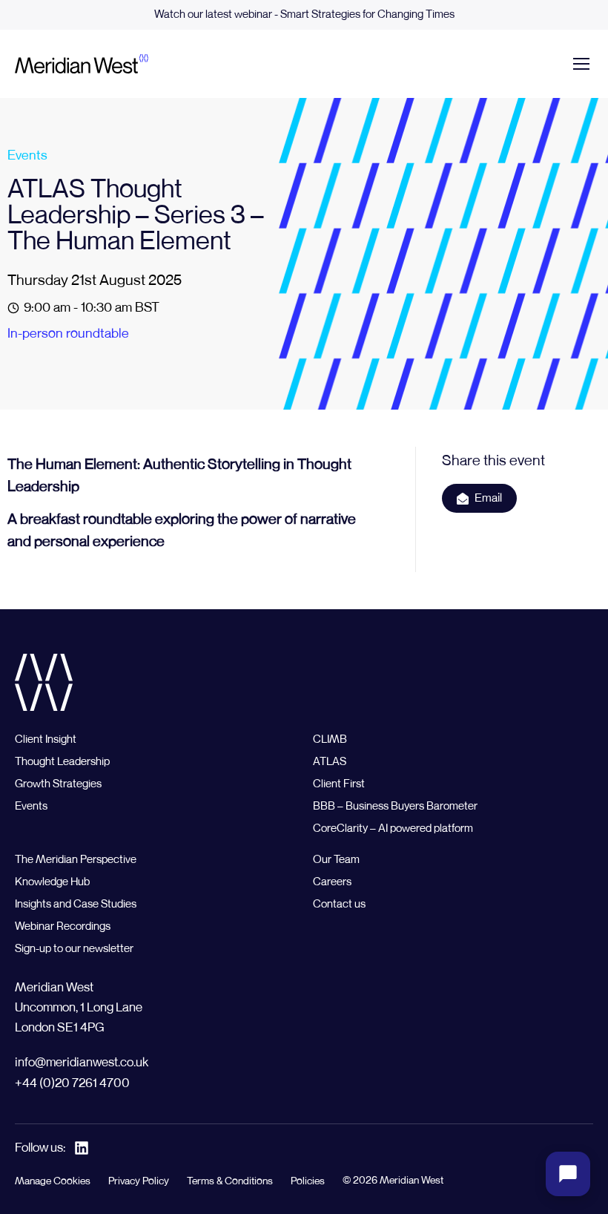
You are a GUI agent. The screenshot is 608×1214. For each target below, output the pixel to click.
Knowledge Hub (52, 881)
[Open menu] (581, 63)
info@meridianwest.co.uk (81, 1063)
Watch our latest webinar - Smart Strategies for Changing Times (304, 14)
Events (27, 156)
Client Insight (45, 739)
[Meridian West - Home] (81, 63)
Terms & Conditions (230, 1181)
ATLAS (329, 761)
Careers (332, 881)
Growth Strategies (58, 784)
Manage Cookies (52, 1181)
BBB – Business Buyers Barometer (395, 806)
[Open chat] (568, 1174)
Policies (308, 1181)
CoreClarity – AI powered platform (393, 828)
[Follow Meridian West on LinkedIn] (81, 1148)
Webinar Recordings (62, 926)
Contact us (339, 904)
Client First (339, 784)
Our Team (336, 859)
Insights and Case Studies (75, 904)
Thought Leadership (62, 761)
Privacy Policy (138, 1181)
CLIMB (330, 739)
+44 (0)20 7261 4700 (72, 1083)
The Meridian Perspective (75, 859)
